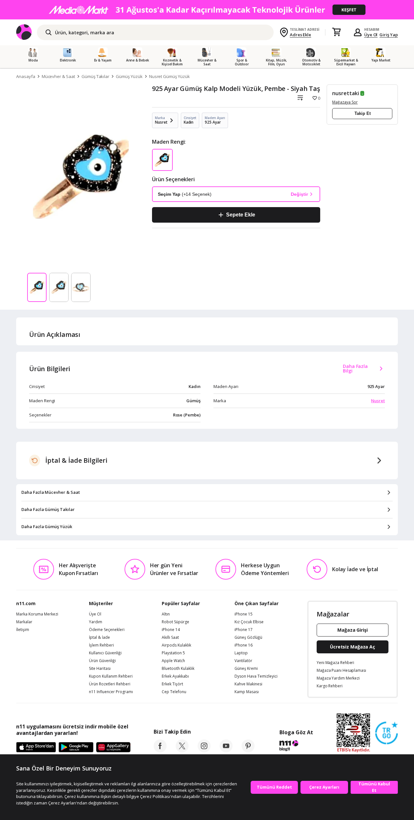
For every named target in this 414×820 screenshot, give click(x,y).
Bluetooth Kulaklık (178, 668)
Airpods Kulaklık (176, 645)
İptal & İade (99, 637)
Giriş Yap (388, 35)
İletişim (22, 629)
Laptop (241, 653)
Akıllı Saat (170, 637)
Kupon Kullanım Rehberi (111, 676)
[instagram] (204, 750)
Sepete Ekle (240, 214)
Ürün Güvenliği (102, 660)
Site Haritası (100, 668)
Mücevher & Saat (58, 76)
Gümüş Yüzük (129, 76)
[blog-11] (296, 746)
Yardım (95, 622)
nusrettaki (345, 93)
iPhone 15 (243, 614)
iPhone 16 (243, 645)
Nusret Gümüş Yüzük (169, 76)
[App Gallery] (113, 747)
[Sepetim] (336, 32)
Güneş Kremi (246, 668)
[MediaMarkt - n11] (207, 9)
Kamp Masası (246, 691)
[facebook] (160, 750)
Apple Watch (173, 660)
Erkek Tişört (172, 684)
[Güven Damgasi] (386, 733)
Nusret (378, 401)
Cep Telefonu (174, 691)
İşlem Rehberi (101, 645)
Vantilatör (243, 660)
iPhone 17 (243, 629)
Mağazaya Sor (345, 102)
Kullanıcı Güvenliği (105, 653)
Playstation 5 (173, 653)
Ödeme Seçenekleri (107, 629)
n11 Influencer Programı (111, 691)
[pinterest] (248, 750)
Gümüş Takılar (95, 76)
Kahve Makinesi (248, 684)
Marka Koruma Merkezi (37, 614)
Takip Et (362, 113)
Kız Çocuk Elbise (249, 622)
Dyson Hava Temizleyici (256, 676)
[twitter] (182, 750)
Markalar (24, 622)
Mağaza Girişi (352, 630)
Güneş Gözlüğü (248, 637)
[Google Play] (76, 747)
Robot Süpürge (175, 622)
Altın (166, 614)
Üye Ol (371, 35)
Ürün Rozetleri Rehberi (109, 684)
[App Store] (36, 747)
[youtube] (226, 750)
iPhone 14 (171, 629)
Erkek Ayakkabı (175, 676)
